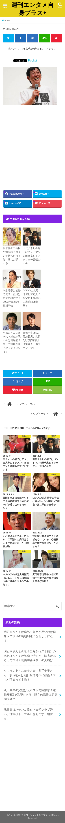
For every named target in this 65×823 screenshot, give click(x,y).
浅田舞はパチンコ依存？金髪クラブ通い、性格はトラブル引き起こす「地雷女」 (28, 714)
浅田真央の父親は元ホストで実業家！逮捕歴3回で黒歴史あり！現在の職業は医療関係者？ (30, 694)
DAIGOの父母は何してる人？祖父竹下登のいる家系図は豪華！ (31, 298)
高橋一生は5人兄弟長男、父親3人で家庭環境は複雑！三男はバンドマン (31, 340)
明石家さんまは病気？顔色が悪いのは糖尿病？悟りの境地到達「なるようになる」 (12, 342)
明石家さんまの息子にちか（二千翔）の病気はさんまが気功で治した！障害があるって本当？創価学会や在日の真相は (30, 656)
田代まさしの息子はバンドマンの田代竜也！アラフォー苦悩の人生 (31, 256)
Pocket (32, 60)
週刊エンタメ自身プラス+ (32, 8)
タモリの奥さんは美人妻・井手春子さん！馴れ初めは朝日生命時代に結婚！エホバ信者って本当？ (30, 675)
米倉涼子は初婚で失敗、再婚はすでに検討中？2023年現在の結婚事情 (12, 298)
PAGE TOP (59, 795)
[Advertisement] (32, 146)
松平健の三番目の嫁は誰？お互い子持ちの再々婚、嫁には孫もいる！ (12, 256)
